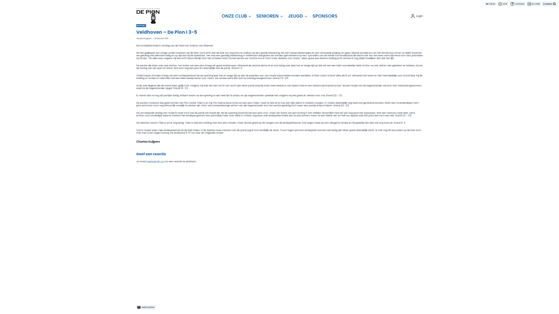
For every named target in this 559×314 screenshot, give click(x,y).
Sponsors (324, 16)
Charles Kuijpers (144, 38)
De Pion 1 (141, 25)
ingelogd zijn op (155, 161)
